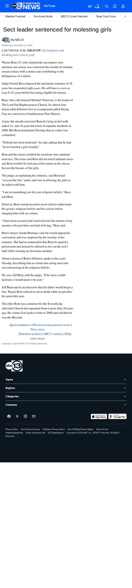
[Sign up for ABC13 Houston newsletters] (33, 416)
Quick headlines (20, 325)
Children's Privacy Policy (54, 429)
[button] (7, 5)
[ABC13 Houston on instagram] (25, 416)
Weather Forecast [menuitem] (15, 16)
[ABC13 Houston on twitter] (17, 416)
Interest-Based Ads (14, 433)
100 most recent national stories (51, 325)
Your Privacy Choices (30, 429)
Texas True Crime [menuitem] (106, 16)
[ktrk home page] (14, 365)
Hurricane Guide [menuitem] (43, 16)
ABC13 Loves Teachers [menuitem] (74, 16)
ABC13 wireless (53, 334)
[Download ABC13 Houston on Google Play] (117, 416)
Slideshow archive (30, 334)
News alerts (38, 329)
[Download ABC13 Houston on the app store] (99, 416)
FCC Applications (56, 433)
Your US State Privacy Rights (80, 429)
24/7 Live (49, 6)
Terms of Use (102, 429)
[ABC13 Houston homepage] (26, 6)
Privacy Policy (12, 429)
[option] (19, 16)
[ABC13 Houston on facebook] (9, 416)
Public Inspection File (35, 433)
